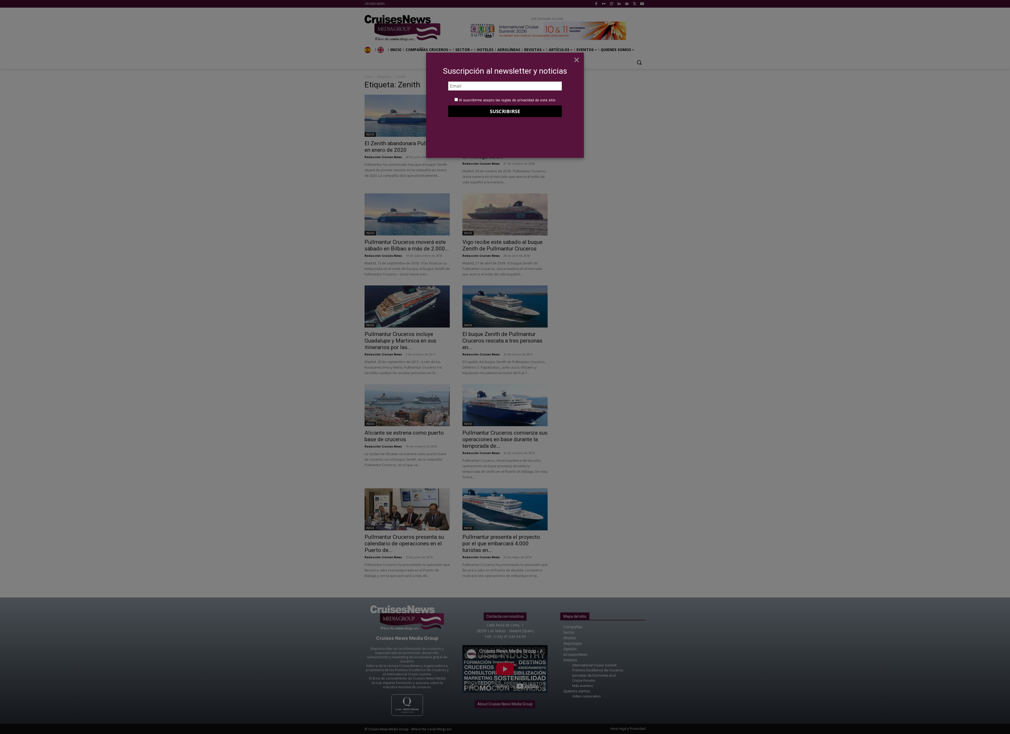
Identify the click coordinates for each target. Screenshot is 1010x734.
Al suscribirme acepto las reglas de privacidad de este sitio (507, 100)
